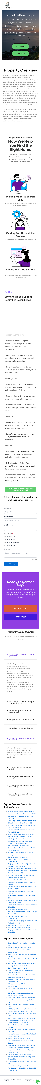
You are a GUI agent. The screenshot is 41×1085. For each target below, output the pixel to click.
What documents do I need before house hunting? (19, 711)
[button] (20, 655)
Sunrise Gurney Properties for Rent (19, 1066)
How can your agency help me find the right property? (21, 655)
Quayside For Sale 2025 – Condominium (21, 880)
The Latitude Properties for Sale (18, 857)
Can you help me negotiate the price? (20, 728)
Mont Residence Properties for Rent (19, 927)
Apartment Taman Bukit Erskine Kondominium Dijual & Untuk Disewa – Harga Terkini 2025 (22, 912)
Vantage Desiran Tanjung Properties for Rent (22, 868)
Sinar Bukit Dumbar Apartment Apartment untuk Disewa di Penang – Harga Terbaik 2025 (21, 1000)
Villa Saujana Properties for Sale (18, 839)
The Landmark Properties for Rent (19, 925)
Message (7, 549)
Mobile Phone (9, 525)
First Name (8, 508)
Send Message (11, 564)
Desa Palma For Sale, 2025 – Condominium (22, 1018)
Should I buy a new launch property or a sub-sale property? (21, 702)
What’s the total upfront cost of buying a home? (21, 720)
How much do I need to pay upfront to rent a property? (21, 786)
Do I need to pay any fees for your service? (19, 768)
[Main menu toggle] (37, 5)
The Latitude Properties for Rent (18, 846)
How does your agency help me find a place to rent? (21, 739)
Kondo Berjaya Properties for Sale (19, 1038)
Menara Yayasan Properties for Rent (19, 947)
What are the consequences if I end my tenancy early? (20, 794)
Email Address (8, 516)
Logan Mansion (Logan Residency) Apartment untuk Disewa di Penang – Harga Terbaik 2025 (22, 1057)
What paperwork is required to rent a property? (20, 777)
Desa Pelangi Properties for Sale (18, 968)
